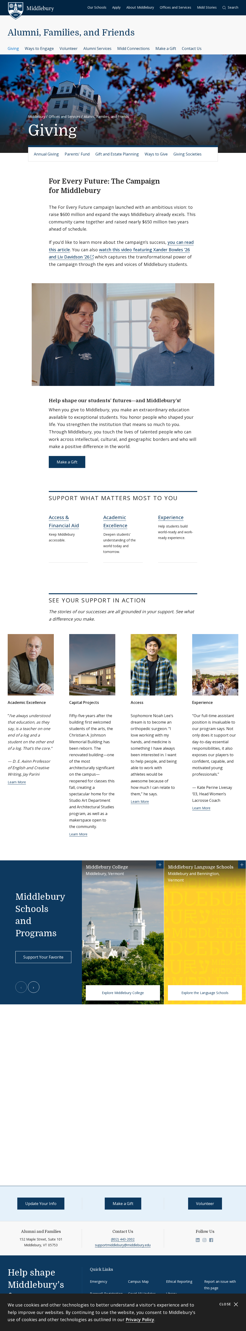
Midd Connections (133, 48)
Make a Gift (165, 48)
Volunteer (69, 48)
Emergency (98, 1281)
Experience (171, 517)
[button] (230, 7)
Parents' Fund (77, 154)
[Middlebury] (31, 8)
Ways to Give (156, 154)
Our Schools (96, 7)
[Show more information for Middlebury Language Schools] (242, 864)
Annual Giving (46, 154)
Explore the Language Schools (204, 992)
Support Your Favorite (43, 957)
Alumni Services (97, 48)
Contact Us (192, 48)
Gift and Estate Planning (117, 154)
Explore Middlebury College (123, 992)
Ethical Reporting (179, 1281)
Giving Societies (187, 154)
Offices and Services (175, 7)
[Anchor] (105, 190)
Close (226, 1304)
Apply (116, 7)
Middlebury (36, 116)
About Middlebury (140, 7)
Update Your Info (40, 1203)
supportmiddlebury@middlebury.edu (123, 1245)
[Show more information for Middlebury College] (160, 864)
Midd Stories (207, 7)
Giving (13, 48)
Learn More (17, 782)
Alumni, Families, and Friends (71, 33)
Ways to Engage (39, 48)
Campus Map (138, 1281)
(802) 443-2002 (123, 1239)
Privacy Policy (140, 1319)
